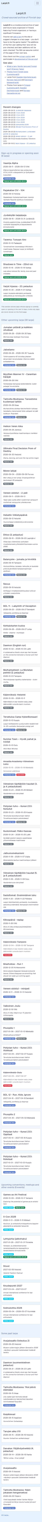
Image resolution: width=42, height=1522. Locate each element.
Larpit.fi (5, 3)
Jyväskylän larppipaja (23, 110)
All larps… (5, 1515)
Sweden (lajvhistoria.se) (26, 77)
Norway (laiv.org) (14, 80)
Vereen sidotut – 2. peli (23, 136)
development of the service (26, 59)
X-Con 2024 (20, 117)
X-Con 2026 (20, 122)
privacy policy (25, 56)
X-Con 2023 (20, 120)
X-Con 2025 (20, 113)
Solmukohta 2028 (22, 125)
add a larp (17, 37)
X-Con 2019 (19, 115)
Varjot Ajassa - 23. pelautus (25, 143)
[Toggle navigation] (37, 3)
